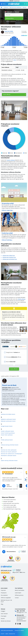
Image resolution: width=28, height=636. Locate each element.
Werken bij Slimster (6, 621)
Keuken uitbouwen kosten (7, 431)
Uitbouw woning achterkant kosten (9, 445)
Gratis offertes (6, 94)
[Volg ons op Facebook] (16, 623)
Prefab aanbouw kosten (7, 440)
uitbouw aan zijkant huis (8, 255)
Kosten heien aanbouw (6, 435)
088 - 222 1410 (21, 611)
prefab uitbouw (21, 299)
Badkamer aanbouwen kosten (8, 419)
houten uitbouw (11, 160)
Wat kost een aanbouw (15, 7)
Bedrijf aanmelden (19, 590)
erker (14, 60)
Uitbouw (6, 7)
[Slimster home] (14, 3)
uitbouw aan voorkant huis (9, 257)
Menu (4, 4)
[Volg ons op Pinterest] (20, 623)
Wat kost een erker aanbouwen (9, 450)
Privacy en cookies (19, 630)
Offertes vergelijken (6, 597)
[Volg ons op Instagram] (18, 623)
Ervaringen (3, 616)
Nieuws (3, 618)
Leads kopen (18, 592)
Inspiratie (3, 590)
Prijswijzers (4, 592)
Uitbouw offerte (10, 18)
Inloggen (3, 611)
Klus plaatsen (4, 595)
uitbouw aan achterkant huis (9, 259)
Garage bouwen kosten (6, 426)
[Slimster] (2, 7)
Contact (17, 597)
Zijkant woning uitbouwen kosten (9, 460)
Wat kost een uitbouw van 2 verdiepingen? (11, 453)
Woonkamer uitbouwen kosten (25, 7)
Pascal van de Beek (9, 31)
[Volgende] (25, 479)
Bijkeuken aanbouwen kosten (8, 421)
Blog (2, 604)
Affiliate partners (19, 595)
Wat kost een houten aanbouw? (9, 451)
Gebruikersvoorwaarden (7, 630)
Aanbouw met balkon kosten (8, 414)
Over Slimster (4, 613)
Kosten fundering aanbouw (8, 433)
